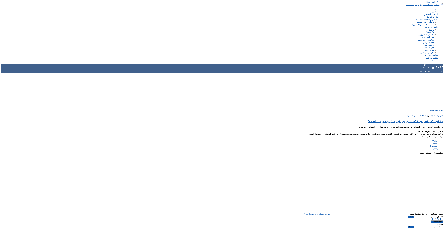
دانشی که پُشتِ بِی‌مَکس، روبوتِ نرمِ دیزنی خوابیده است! (405, 121)
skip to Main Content (434, 2)
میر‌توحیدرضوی (436, 115)
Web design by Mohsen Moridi (317, 214)
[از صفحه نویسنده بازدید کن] (442, 113)
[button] (435, 60)
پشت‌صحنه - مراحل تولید (417, 115)
